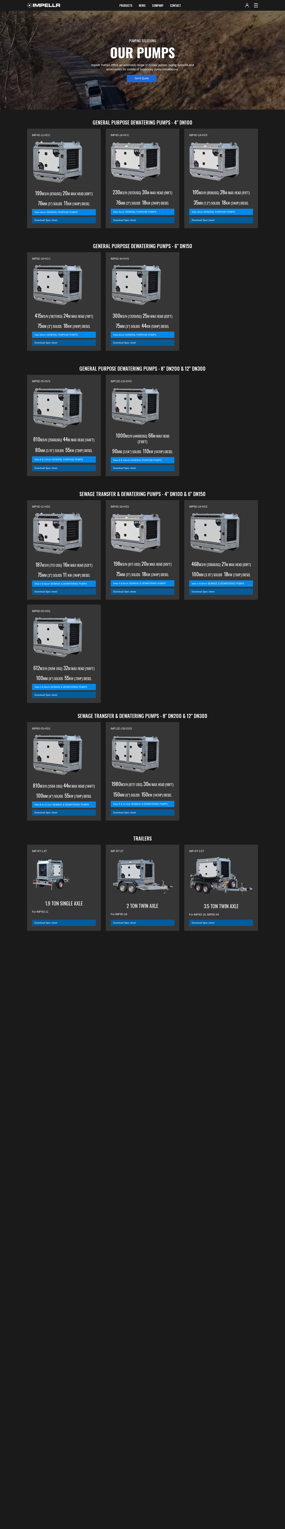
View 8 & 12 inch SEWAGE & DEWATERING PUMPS (61, 804)
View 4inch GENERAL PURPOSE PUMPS (56, 212)
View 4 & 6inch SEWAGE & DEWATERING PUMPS (60, 583)
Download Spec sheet (45, 220)
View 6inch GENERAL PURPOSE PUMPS (56, 334)
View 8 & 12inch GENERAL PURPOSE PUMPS (58, 459)
